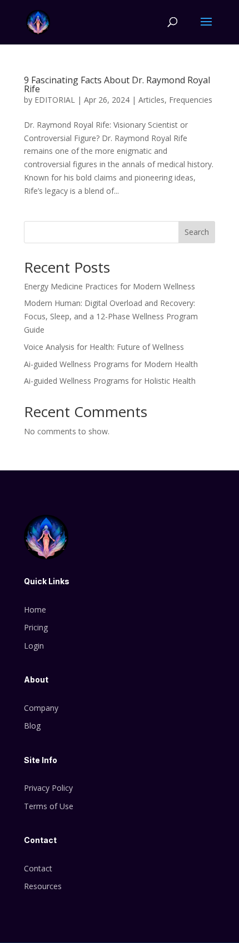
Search (197, 232)
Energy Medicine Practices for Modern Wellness (109, 286)
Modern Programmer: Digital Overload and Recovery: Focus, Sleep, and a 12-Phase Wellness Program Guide (111, 316)
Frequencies (190, 99)
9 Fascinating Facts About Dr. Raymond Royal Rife (117, 84)
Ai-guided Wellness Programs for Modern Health (111, 364)
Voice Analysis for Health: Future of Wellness (104, 347)
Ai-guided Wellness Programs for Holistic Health (110, 380)
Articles (151, 99)
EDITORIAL (54, 99)
